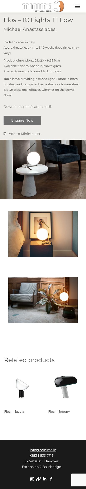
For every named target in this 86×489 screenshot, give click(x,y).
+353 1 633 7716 (41, 456)
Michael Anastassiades (30, 29)
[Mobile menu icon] (77, 6)
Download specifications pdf (27, 107)
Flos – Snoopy (59, 412)
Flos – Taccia (14, 412)
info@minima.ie (43, 450)
